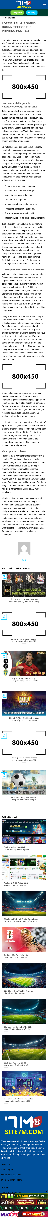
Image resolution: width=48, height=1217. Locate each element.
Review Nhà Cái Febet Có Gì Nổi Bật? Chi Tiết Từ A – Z (16, 884)
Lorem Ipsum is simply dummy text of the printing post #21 (24, 640)
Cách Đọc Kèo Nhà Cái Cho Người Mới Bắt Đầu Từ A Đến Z (17, 1064)
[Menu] (44, 4)
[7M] (24, 4)
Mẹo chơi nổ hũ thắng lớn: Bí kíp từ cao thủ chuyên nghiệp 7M (18, 1100)
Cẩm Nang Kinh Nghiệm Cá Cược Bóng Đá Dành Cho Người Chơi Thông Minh (21, 920)
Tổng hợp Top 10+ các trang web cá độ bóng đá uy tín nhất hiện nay (24, 600)
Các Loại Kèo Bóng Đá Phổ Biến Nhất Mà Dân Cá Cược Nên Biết (18, 1028)
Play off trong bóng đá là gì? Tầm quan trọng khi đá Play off (24, 680)
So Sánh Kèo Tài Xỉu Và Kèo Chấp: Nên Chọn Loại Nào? (16, 956)
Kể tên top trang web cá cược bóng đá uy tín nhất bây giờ (24, 799)
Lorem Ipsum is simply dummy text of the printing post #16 (24, 759)
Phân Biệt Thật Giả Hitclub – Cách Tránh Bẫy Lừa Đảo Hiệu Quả (24, 719)
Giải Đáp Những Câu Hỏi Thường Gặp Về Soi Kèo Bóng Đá (18, 992)
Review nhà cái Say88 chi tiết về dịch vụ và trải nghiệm (16, 848)
